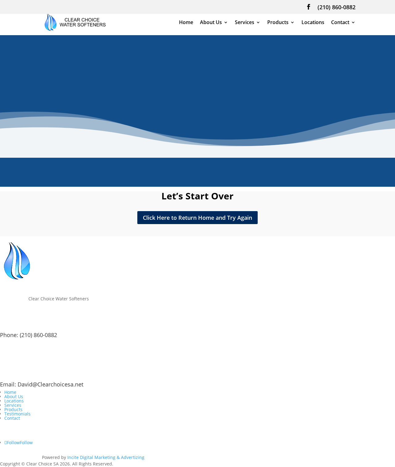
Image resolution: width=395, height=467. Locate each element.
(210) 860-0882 (337, 7)
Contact (340, 23)
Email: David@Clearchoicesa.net (41, 384)
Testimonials (17, 414)
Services (244, 23)
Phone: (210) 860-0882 (28, 335)
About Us (211, 23)
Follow (26, 442)
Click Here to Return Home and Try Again (197, 217)
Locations (312, 23)
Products (278, 23)
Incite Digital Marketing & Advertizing (105, 457)
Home (186, 23)
